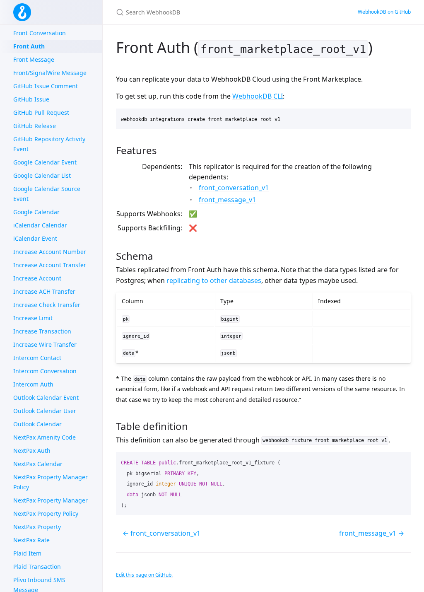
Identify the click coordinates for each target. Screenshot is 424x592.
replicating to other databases (213, 280)
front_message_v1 (227, 199)
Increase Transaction (42, 331)
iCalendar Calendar (40, 225)
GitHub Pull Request (41, 112)
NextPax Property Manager (50, 500)
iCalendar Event (35, 238)
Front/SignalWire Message (50, 73)
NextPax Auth (32, 450)
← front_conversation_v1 (161, 533)
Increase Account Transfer (49, 265)
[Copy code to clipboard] (401, 118)
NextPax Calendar (38, 464)
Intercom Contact (37, 358)
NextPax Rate (31, 540)
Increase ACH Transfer (44, 291)
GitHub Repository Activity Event (49, 144)
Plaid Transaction (37, 566)
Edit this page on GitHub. (144, 574)
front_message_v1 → (371, 533)
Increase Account (37, 278)
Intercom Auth (33, 384)
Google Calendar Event (45, 162)
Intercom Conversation (45, 371)
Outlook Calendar (37, 424)
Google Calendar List (42, 175)
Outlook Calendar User (44, 411)
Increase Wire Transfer (45, 344)
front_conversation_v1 (234, 187)
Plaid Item (27, 553)
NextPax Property (37, 527)
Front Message (33, 59)
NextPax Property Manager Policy (50, 482)
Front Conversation (39, 33)
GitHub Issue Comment (45, 86)
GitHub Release (34, 126)
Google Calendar (36, 212)
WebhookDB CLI (257, 96)
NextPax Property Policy (45, 513)
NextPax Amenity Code (44, 437)
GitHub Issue (31, 99)
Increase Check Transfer (46, 305)
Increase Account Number (49, 252)
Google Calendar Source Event (46, 194)
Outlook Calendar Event (46, 397)
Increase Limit (33, 318)
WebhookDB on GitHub (384, 11)
